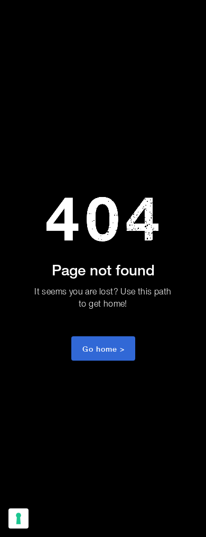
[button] (103, 348)
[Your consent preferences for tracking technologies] (18, 518)
